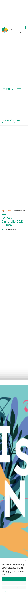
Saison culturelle (12, 229)
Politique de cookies (7, 591)
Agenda (9, 210)
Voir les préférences (14, 587)
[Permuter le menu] (24, 27)
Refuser (14, 583)
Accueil (4, 210)
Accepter (14, 578)
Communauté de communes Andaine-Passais (12, 89)
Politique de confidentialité (18, 591)
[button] (25, 560)
